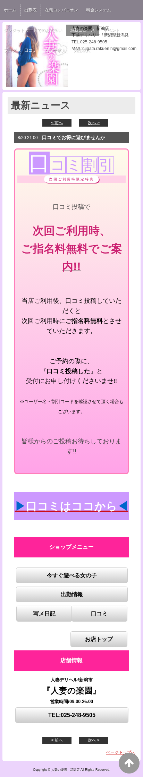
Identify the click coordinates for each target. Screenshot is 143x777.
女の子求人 (55, 50)
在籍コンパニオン (61, 10)
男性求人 (82, 50)
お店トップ (99, 639)
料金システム (98, 10)
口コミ (30, 50)
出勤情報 (72, 594)
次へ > (94, 122)
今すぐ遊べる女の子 (72, 575)
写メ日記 (44, 613)
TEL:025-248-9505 (71, 715)
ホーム (10, 10)
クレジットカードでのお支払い (33, 30)
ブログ (10, 50)
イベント (111, 30)
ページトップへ (120, 752)
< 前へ (57, 122)
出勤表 (30, 10)
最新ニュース (82, 30)
